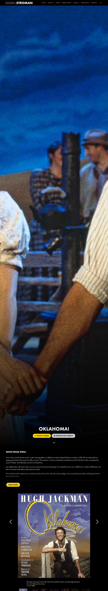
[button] (51, 3)
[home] (19, 3)
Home (44, 3)
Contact (94, 3)
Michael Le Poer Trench (39, 584)
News (58, 3)
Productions (66, 3)
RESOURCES (85, 3)
